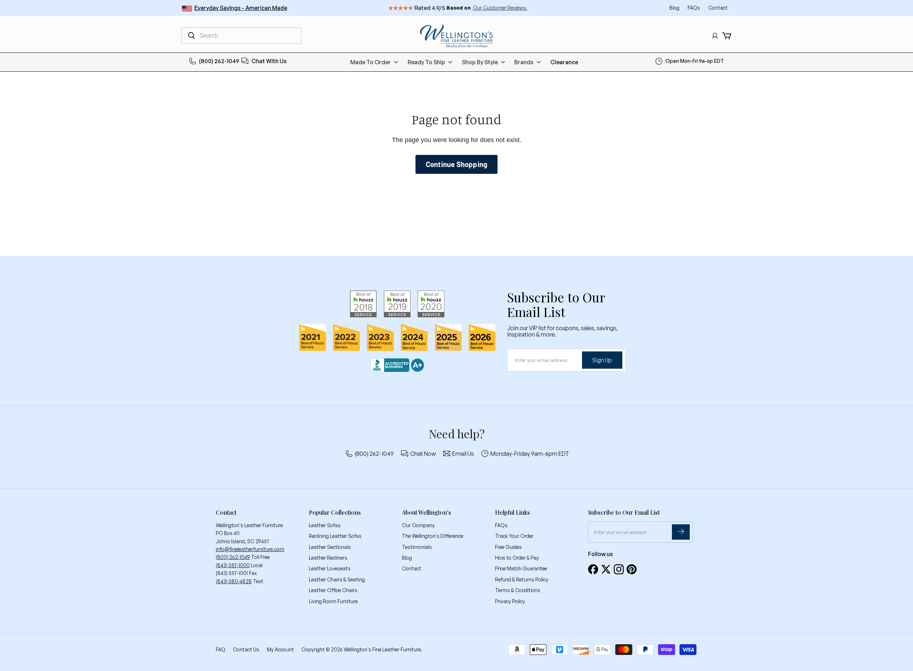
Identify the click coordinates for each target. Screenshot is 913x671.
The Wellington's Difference (432, 536)
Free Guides (508, 547)
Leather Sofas (325, 525)
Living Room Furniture (333, 601)
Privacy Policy (510, 601)
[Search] (191, 36)
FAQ (220, 649)
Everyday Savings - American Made (240, 7)
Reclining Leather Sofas (335, 536)
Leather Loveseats (330, 568)
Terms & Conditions (517, 590)
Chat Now (423, 453)
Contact (718, 8)
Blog (674, 8)
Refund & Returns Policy (521, 579)
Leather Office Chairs (333, 590)
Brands (524, 62)
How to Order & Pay (517, 558)
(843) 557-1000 (233, 565)
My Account (280, 649)
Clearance (564, 62)
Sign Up (602, 359)
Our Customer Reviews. (500, 8)
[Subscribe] (681, 532)
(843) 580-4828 (234, 581)
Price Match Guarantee (521, 568)
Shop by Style (480, 62)
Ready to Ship (426, 62)
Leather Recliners (328, 558)
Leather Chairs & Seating (337, 579)
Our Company (418, 525)
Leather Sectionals (330, 547)
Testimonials (417, 547)
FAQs (694, 8)
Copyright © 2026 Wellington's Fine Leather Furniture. (361, 649)
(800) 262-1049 (219, 61)
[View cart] (726, 35)
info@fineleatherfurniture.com (250, 549)
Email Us (463, 453)
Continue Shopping (456, 164)
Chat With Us (269, 61)
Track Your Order (514, 536)
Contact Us (246, 649)
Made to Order (370, 62)
